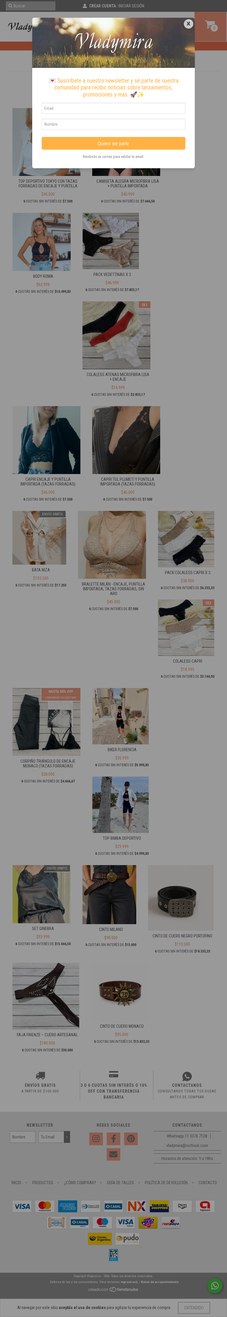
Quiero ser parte (113, 143)
